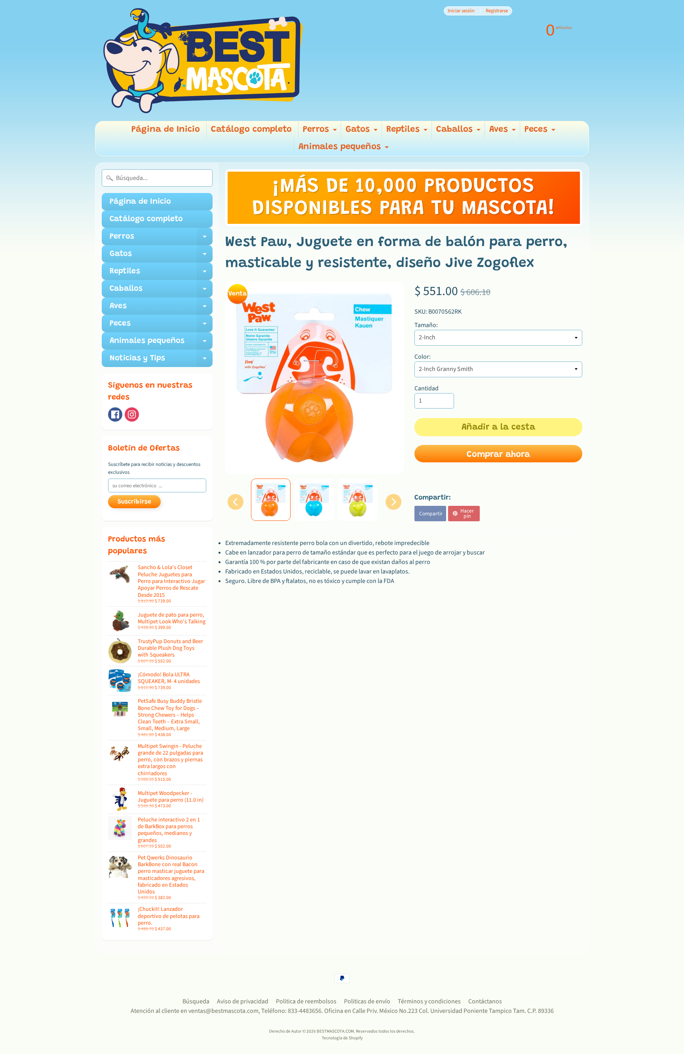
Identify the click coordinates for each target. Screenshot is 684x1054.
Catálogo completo (251, 129)
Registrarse (497, 10)
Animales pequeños (344, 149)
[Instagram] (132, 414)
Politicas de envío (367, 1001)
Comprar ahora (498, 454)
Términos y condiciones (429, 1001)
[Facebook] (115, 414)
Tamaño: (426, 325)
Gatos (363, 131)
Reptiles (407, 131)
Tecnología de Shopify (342, 1038)
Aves (503, 131)
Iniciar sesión (461, 10)
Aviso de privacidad (242, 1001)
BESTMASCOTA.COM (335, 1031)
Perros (321, 131)
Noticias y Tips (161, 360)
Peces (540, 131)
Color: (422, 356)
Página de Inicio (165, 129)
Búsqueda (195, 1001)
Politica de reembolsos (306, 1001)
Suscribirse (134, 502)
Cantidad (426, 388)
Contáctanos (485, 1001)
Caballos (459, 131)
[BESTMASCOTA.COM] (204, 60)
